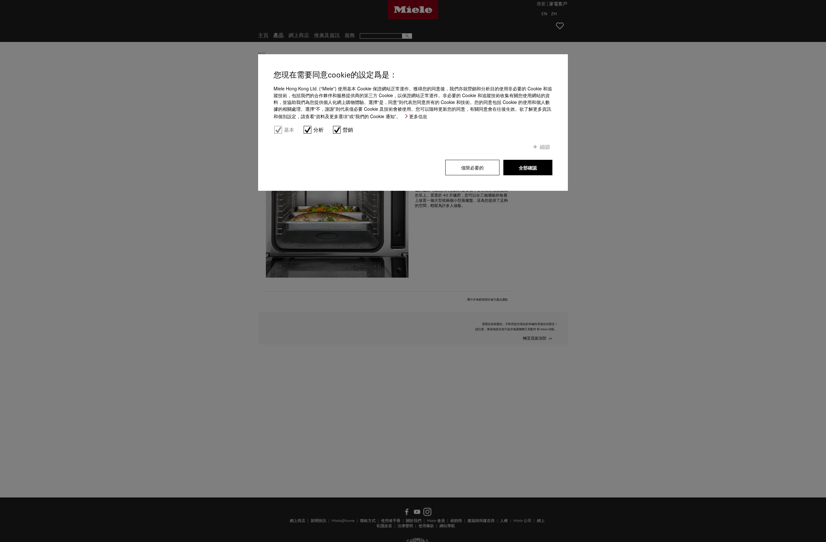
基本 (289, 130)
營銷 (348, 130)
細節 (545, 146)
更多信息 (418, 116)
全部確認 (528, 167)
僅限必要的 (472, 167)
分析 (318, 130)
